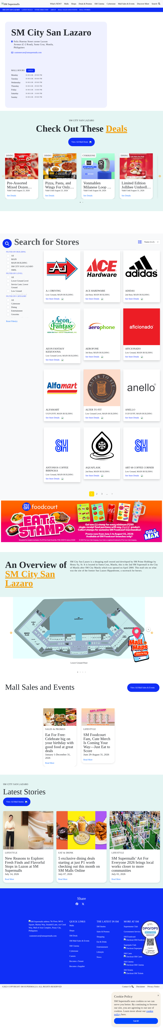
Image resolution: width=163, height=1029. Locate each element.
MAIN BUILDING (19, 263)
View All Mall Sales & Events (142, 688)
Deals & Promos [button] (85, 4)
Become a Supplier (77, 966)
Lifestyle (100, 952)
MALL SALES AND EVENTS (67, 10)
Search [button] (155, 4)
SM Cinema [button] (99, 4)
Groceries (15, 314)
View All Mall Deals (80, 142)
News (99, 957)
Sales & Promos (103, 932)
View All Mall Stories (15, 802)
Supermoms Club (131, 926)
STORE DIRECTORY (42, 10)
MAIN (14, 259)
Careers (72, 956)
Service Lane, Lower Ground (19, 286)
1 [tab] (80, 202)
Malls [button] (66, 4)
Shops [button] (73, 4)
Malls (71, 925)
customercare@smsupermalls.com (43, 936)
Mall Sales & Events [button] (126, 4)
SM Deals (73, 936)
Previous (3, 176)
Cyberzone (15, 304)
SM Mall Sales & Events (79, 941)
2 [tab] (83, 202)
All (12, 256)
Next (160, 176)
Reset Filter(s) (11, 321)
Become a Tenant (76, 961)
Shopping (100, 937)
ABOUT (53, 10)
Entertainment (16, 311)
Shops (71, 931)
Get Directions (21, 60)
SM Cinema (74, 946)
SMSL (14, 270)
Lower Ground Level (19, 281)
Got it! (136, 1021)
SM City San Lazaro (11, 10)
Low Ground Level (19, 295)
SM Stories (101, 926)
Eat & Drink (102, 942)
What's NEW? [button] (56, 4)
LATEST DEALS (27, 10)
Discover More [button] (143, 4)
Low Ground (16, 291)
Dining (14, 307)
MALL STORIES (84, 10)
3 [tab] (83, 672)
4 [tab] (85, 672)
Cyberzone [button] (111, 4)
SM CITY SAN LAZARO (22, 266)
